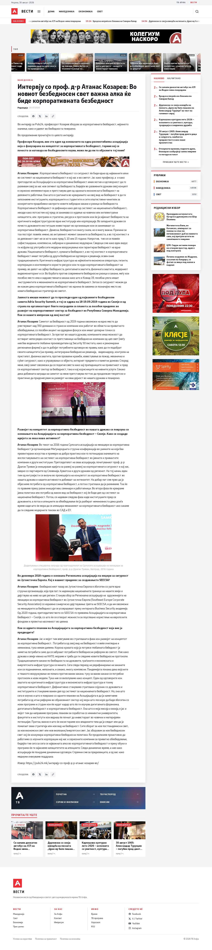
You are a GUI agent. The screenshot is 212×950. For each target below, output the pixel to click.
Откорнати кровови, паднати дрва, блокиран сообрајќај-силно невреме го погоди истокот (177, 151)
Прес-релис (18, 926)
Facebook (136, 914)
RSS (93, 926)
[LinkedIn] (46, 116)
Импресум (59, 922)
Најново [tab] (159, 78)
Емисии (119, 802)
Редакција (23, 107)
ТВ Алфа (180, 2)
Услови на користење (22, 939)
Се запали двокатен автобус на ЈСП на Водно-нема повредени (177, 88)
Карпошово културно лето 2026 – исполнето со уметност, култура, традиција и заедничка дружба (176, 122)
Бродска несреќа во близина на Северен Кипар (175, 97)
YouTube (136, 923)
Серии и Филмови (75, 802)
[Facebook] (33, 116)
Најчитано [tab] (174, 78)
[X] (40, 116)
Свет (100, 11)
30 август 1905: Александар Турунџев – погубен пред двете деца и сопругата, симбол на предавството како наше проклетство (178, 137)
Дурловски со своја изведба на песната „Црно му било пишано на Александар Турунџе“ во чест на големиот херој (176, 109)
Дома (51, 11)
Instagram (137, 928)
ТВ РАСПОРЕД (119, 794)
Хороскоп (95, 922)
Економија (85, 11)
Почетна (75, 794)
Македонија (66, 11)
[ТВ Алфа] (14, 11)
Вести (193, 2)
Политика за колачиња (70, 939)
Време (94, 914)
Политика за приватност (46, 939)
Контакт (58, 918)
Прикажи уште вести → (176, 162)
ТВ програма (97, 918)
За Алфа (58, 914)
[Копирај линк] (53, 116)
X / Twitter (137, 918)
